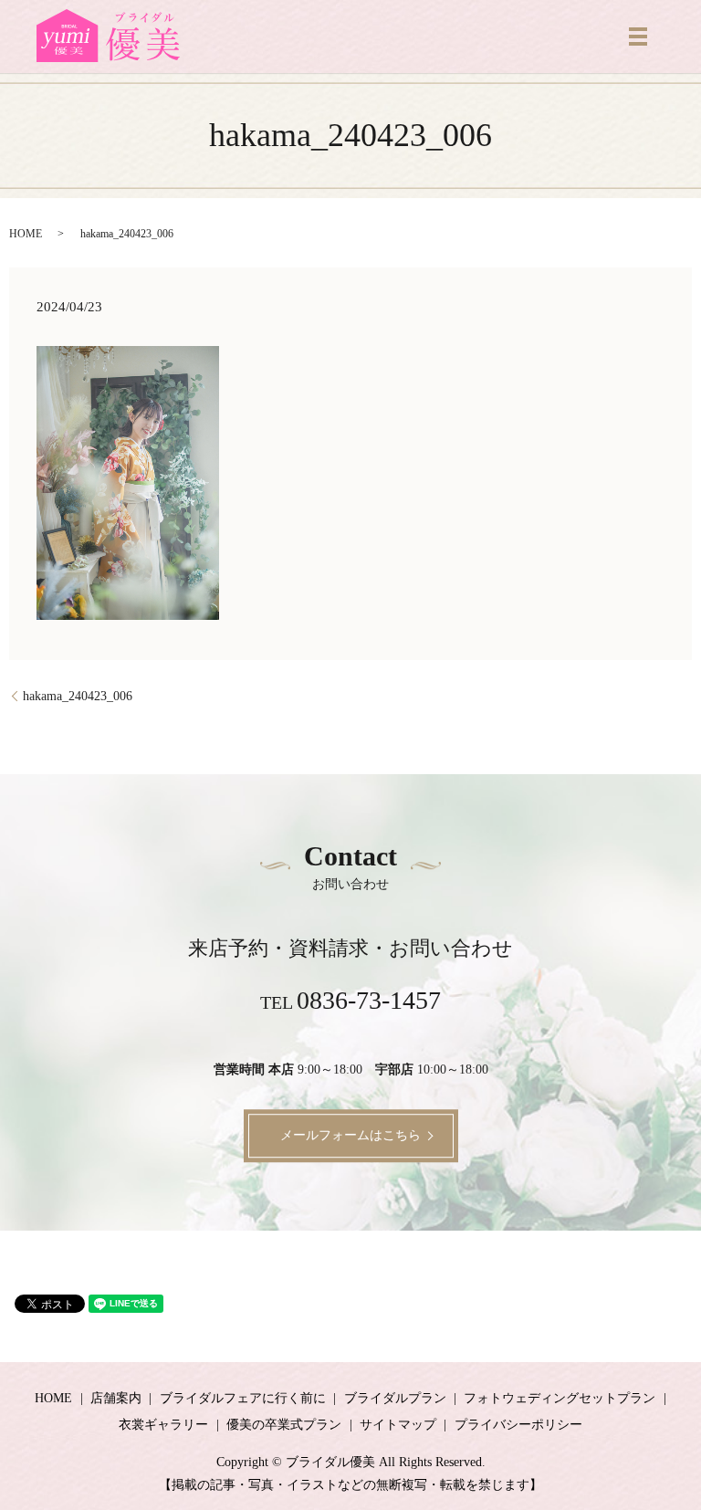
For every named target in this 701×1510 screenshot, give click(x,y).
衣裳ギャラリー (163, 1424)
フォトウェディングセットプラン (559, 1398)
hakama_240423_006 (77, 696)
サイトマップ (398, 1424)
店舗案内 (115, 1398)
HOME (25, 233)
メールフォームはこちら (350, 1135)
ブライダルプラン (395, 1398)
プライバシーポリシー (518, 1424)
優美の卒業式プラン (283, 1424)
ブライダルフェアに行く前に (243, 1398)
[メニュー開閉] (638, 36)
